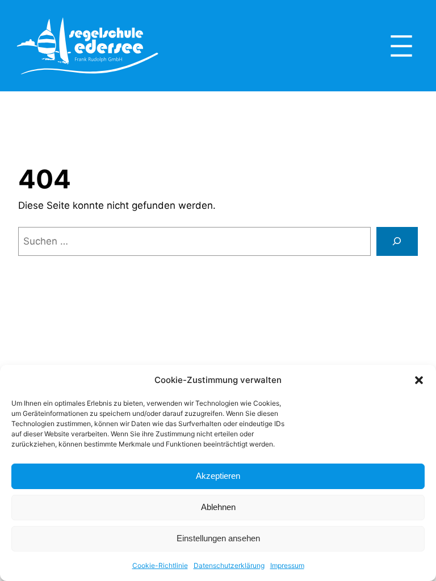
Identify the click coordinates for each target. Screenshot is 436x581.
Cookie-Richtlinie (160, 565)
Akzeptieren (218, 476)
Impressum (287, 565)
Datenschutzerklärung (229, 565)
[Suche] (397, 241)
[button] (419, 380)
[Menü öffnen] (401, 46)
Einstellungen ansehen (218, 538)
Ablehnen (218, 507)
